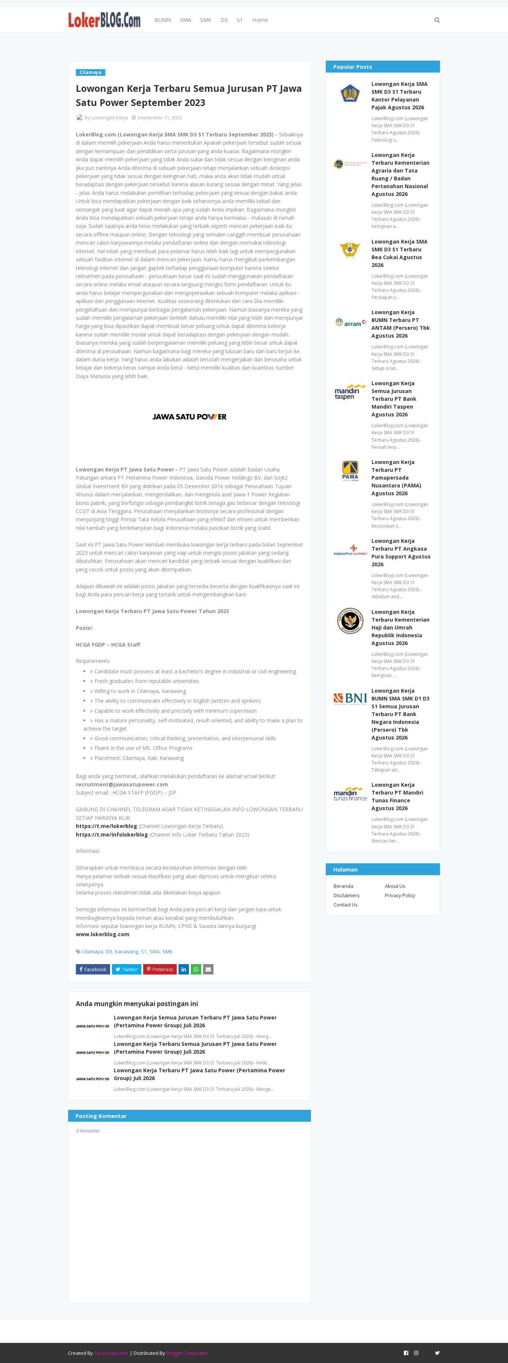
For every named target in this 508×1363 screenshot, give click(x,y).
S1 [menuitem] (240, 19)
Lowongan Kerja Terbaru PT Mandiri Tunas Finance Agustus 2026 (397, 796)
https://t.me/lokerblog (106, 825)
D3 (109, 951)
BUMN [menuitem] (162, 19)
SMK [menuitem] (206, 19)
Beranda (343, 886)
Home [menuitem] (260, 19)
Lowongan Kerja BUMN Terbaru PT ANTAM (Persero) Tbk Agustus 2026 (401, 324)
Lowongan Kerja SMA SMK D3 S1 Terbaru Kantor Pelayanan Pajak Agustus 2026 (400, 95)
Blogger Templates (187, 1353)
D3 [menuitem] (224, 19)
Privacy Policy (400, 895)
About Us (395, 886)
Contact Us (346, 904)
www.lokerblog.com (102, 934)
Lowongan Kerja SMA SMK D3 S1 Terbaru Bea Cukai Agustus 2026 (400, 253)
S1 (144, 951)
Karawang (126, 951)
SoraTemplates (111, 1353)
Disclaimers (347, 895)
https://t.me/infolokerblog (112, 834)
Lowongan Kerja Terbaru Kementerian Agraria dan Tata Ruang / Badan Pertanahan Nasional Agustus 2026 (401, 174)
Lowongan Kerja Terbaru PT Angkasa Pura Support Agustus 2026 (401, 552)
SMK (168, 951)
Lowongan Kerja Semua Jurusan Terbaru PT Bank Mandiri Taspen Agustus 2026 (394, 399)
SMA (154, 951)
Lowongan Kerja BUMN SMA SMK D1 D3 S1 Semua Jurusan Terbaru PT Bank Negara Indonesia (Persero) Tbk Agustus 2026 (401, 714)
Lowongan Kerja (109, 117)
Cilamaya (92, 951)
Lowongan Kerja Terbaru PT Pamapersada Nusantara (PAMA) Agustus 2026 (396, 477)
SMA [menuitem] (185, 19)
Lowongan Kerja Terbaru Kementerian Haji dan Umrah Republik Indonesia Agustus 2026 (401, 627)
